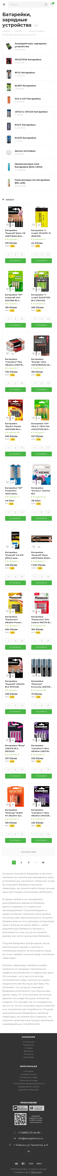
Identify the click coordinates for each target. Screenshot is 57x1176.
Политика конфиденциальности (28, 1083)
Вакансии (28, 1051)
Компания (28, 1037)
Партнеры (28, 1057)
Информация (28, 1066)
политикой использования (15, 1164)
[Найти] (45, 4)
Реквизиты (28, 1045)
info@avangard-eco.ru (30, 1138)
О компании (28, 1042)
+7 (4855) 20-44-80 (29, 1133)
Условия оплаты (28, 1074)
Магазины (28, 1071)
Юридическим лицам (28, 1086)
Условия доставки (29, 1077)
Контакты (28, 1054)
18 (43, 862)
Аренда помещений (28, 1089)
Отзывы (28, 1048)
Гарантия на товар (28, 1080)
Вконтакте (28, 1151)
